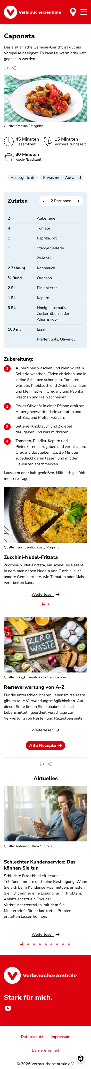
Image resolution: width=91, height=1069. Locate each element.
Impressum (60, 1036)
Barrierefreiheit (45, 1050)
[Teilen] (14, 68)
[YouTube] (7, 1008)
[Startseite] (32, 12)
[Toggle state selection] (73, 12)
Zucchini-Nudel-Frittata (31, 557)
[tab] (43, 604)
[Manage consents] (80, 1058)
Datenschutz (32, 1036)
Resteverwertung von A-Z (34, 687)
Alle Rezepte (42, 745)
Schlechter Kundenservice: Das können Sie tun (39, 865)
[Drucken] (6, 68)
